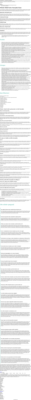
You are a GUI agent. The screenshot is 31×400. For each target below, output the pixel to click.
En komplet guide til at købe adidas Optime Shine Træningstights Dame (15, 367)
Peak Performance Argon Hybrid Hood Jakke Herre (23, 366)
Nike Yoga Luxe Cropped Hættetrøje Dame (5, 369)
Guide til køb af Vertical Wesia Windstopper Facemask (12, 364)
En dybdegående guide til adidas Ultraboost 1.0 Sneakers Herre (9, 366)
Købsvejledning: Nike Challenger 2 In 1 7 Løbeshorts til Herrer (14, 365)
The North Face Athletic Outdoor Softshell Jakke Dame (17, 369)
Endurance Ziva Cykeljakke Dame (15, 368)
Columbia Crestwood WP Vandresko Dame (22, 367)
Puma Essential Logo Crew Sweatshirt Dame (24, 368)
